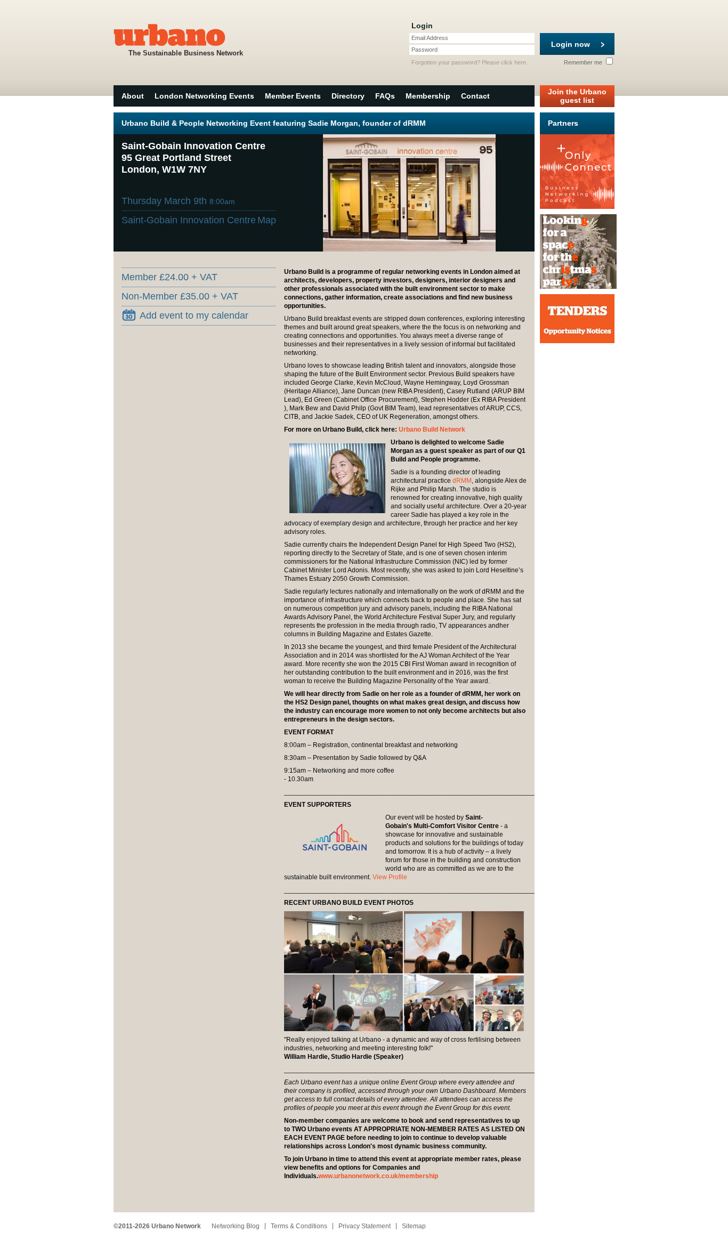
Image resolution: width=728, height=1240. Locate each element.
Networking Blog (236, 1226)
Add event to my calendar (194, 315)
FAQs (385, 96)
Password (424, 49)
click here (513, 62)
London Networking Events (204, 96)
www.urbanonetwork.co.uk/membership (378, 1176)
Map (266, 220)
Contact (475, 96)
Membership (428, 96)
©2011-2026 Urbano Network (157, 1226)
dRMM (462, 480)
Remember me (584, 62)
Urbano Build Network (432, 429)
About (133, 96)
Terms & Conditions (299, 1226)
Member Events (293, 96)
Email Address (429, 38)
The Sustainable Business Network (185, 53)
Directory (348, 96)
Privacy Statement (364, 1226)
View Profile (390, 877)
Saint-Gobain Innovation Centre (189, 220)
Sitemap (414, 1226)
